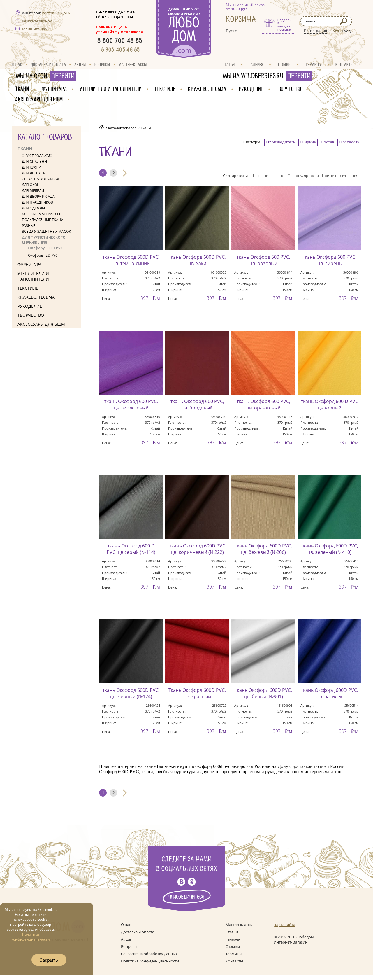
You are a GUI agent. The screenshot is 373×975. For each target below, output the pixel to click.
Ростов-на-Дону (56, 12)
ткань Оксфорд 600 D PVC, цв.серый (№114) (131, 548)
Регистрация (315, 30)
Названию (262, 175)
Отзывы (284, 64)
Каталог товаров (122, 127)
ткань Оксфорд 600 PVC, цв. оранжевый (263, 404)
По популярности (303, 175)
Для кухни (31, 167)
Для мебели (33, 190)
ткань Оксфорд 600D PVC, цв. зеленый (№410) (329, 548)
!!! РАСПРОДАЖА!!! (37, 155)
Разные (29, 225)
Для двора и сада (38, 196)
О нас (17, 64)
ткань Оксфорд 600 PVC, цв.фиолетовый (131, 404)
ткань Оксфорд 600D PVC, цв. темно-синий (131, 260)
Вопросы (102, 64)
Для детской (34, 173)
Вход (346, 31)
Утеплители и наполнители (111, 88)
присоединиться (186, 897)
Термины (314, 64)
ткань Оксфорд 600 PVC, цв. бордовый (197, 404)
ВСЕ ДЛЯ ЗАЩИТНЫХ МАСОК (46, 231)
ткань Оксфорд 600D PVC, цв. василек (329, 693)
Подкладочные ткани (43, 219)
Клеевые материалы (41, 213)
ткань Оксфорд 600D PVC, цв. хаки (197, 260)
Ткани (22, 88)
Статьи (229, 64)
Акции (80, 64)
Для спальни (34, 161)
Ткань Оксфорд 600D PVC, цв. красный (197, 693)
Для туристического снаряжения (44, 240)
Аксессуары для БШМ (39, 99)
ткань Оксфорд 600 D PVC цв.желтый (329, 404)
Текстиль (165, 88)
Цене (279, 175)
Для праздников (37, 202)
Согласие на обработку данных (149, 953)
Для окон (31, 184)
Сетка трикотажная (40, 178)
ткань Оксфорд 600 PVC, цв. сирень (329, 260)
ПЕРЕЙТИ (63, 76)
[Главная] (101, 128)
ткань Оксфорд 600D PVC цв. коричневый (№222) (197, 548)
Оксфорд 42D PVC (43, 255)
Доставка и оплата (48, 64)
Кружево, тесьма (207, 88)
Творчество (288, 88)
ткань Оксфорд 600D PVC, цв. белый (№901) (263, 693)
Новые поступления (340, 175)
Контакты (344, 64)
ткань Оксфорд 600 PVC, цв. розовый (263, 260)
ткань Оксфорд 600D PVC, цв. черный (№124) (131, 693)
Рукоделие (251, 88)
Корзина (241, 19)
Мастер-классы (133, 64)
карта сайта (284, 924)
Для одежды (33, 208)
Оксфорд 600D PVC (45, 248)
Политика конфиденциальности (150, 961)
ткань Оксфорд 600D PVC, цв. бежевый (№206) (263, 548)
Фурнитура (54, 88)
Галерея (256, 64)
